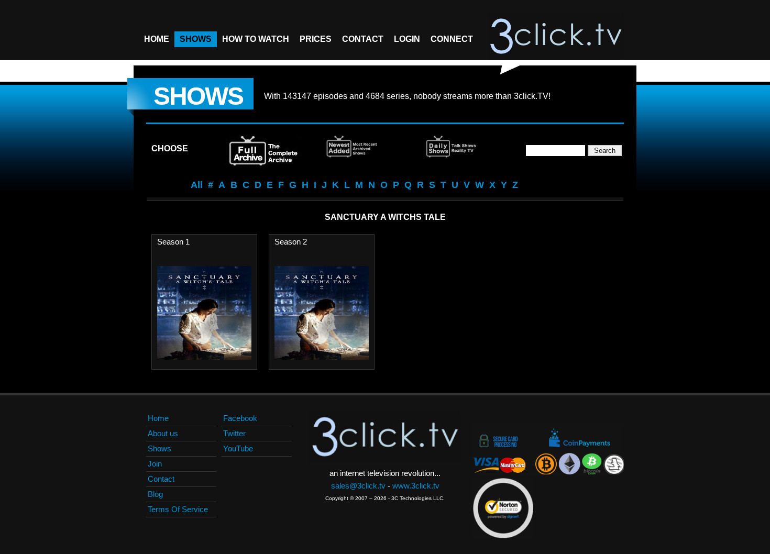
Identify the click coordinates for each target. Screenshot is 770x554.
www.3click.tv (415, 485)
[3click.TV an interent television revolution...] (556, 36)
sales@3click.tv (358, 485)
